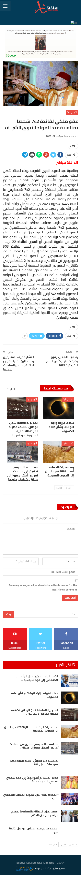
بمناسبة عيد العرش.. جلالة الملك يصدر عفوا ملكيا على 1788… (34, 762)
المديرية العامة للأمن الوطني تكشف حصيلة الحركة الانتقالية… (35, 711)
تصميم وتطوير (59, 868)
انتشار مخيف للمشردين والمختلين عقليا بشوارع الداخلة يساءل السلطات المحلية (19, 363)
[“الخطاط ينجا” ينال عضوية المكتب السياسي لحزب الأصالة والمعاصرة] (69, 799)
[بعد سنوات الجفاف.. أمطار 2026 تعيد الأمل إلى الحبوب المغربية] (58, 452)
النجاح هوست (39, 868)
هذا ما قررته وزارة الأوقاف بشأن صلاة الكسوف (35, 695)
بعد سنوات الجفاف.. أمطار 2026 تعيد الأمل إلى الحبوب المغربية (31, 728)
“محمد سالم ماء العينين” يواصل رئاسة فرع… (34, 830)
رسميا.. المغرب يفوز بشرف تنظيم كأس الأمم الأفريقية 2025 (62, 361)
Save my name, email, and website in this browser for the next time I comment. (43, 587)
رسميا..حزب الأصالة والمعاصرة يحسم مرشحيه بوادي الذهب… (35, 813)
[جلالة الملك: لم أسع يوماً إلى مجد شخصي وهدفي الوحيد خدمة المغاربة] (69, 782)
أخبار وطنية (72, 112)
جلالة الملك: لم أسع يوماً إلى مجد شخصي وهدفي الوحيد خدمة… (32, 779)
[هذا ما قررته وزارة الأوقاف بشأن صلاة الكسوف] (58, 408)
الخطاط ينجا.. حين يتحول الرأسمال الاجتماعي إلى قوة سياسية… (37, 678)
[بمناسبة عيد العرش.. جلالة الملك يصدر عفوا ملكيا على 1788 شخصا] (69, 765)
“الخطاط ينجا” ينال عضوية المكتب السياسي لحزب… (31, 796)
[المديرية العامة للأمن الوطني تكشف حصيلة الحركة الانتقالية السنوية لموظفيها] (22, 408)
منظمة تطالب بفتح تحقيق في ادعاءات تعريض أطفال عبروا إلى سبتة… (34, 745)
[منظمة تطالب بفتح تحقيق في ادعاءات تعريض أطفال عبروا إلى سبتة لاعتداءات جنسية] (22, 452)
